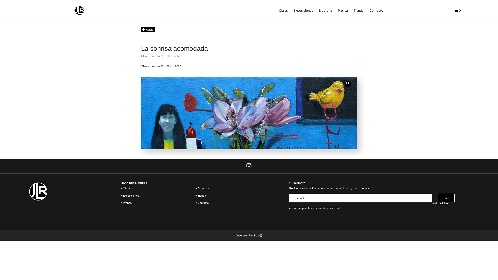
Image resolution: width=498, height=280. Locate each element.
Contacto (376, 10)
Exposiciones (303, 10)
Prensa (343, 10)
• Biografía (202, 188)
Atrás (149, 30)
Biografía (325, 10)
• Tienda (201, 195)
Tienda (359, 10)
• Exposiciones (130, 195)
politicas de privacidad (326, 208)
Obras (283, 10)
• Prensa (126, 202)
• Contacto (202, 202)
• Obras (126, 188)
